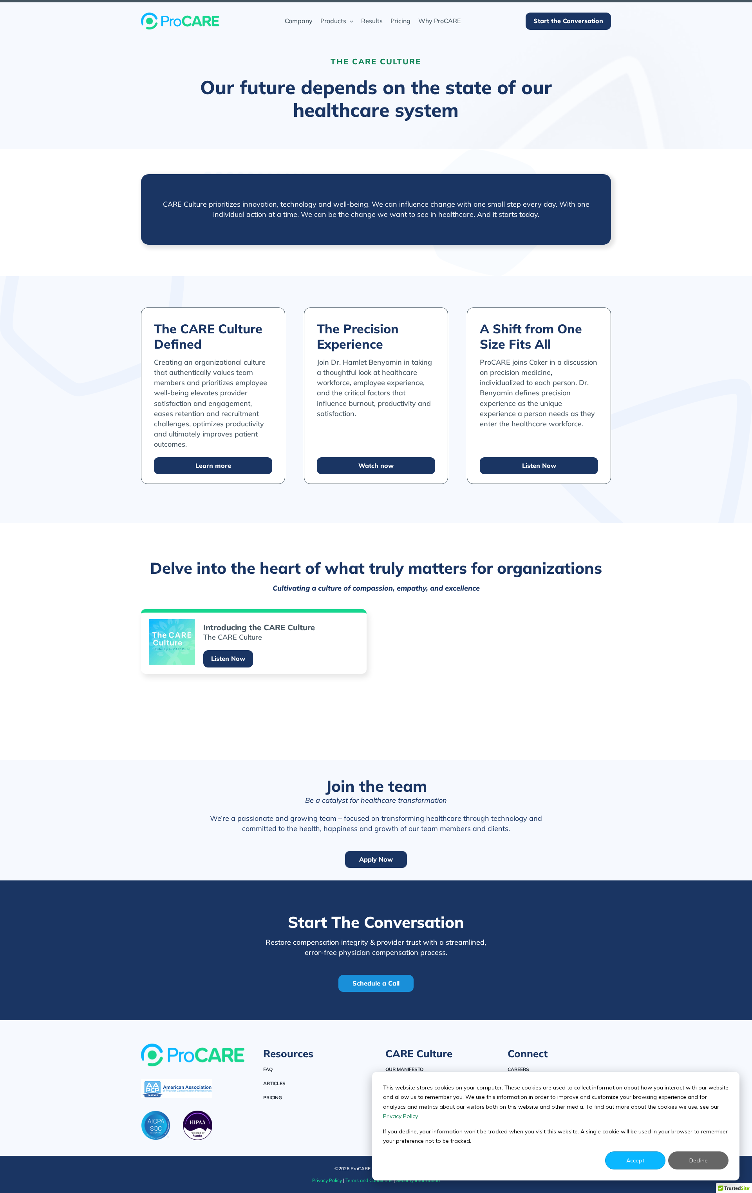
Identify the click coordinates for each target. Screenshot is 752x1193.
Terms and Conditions (368, 1180)
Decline (698, 1160)
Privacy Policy (400, 1116)
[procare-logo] (180, 15)
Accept (635, 1160)
